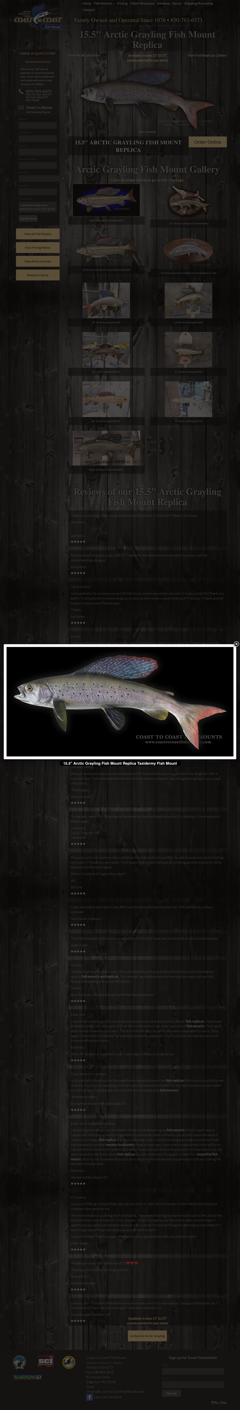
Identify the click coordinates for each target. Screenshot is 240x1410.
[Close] (236, 644)
